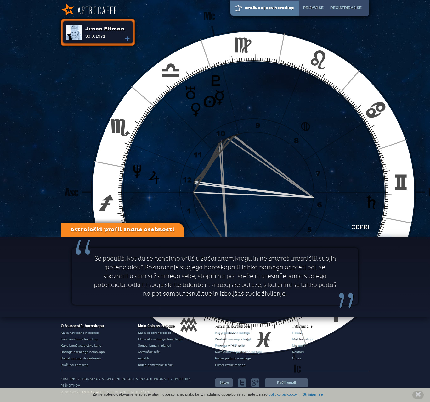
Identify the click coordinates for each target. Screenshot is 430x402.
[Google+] (255, 382)
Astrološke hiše (149, 352)
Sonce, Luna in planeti (154, 345)
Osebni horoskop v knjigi (233, 339)
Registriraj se (346, 8)
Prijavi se (313, 8)
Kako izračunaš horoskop (79, 339)
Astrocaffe (88, 10)
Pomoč (297, 332)
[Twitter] (242, 382)
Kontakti (298, 352)
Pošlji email (286, 382)
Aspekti (143, 358)
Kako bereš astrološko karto (81, 345)
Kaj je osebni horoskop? (155, 332)
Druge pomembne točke (155, 364)
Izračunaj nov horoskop (269, 8)
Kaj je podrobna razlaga (232, 332)
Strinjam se (313, 394)
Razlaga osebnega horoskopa (83, 352)
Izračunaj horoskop (74, 364)
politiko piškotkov (283, 394)
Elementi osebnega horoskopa (160, 339)
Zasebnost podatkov (81, 379)
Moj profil (298, 345)
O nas (296, 358)
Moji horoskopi (302, 339)
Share (224, 382)
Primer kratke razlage (230, 364)
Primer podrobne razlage (233, 358)
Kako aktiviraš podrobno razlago (238, 352)
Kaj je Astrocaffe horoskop (80, 332)
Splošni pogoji (120, 379)
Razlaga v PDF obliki (230, 345)
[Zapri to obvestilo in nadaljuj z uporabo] (418, 395)
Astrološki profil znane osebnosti (122, 230)
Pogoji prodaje (155, 379)
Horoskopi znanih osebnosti (81, 358)
